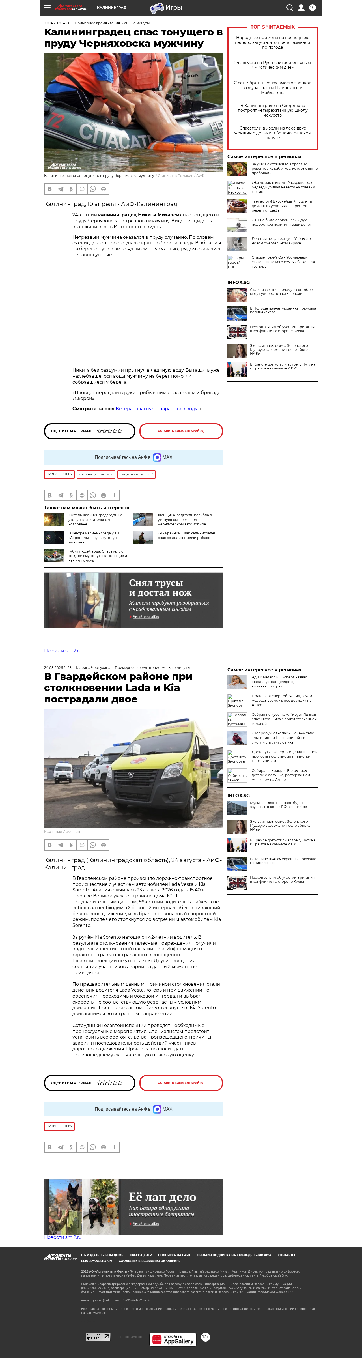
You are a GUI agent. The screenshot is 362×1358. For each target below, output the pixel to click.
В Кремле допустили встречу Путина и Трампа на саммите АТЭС (282, 366)
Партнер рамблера (130, 1336)
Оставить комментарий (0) (181, 431)
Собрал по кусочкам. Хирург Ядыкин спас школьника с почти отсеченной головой (284, 719)
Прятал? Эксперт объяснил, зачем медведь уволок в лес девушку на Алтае (282, 700)
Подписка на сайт (174, 1255)
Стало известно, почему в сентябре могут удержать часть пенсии (281, 292)
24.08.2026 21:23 (58, 667)
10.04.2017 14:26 (57, 23)
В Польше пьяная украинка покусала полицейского (283, 310)
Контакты (286, 1255)
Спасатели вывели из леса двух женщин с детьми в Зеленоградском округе (272, 133)
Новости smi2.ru (63, 650)
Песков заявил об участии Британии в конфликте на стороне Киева (282, 329)
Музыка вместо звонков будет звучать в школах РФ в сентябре (278, 805)
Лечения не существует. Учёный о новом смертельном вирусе (281, 241)
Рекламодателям (96, 1261)
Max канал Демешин (62, 832)
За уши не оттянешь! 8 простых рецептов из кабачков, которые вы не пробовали (285, 168)
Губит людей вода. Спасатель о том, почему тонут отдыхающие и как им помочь (97, 555)
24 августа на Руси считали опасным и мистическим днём (272, 65)
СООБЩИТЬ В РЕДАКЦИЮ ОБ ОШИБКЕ (149, 1261)
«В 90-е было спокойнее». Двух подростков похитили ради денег (281, 222)
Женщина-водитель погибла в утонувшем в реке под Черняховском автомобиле (185, 519)
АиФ (200, 175)
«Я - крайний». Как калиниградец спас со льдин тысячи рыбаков (187, 535)
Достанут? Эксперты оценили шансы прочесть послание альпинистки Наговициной (284, 756)
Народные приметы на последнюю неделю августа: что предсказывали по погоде (272, 42)
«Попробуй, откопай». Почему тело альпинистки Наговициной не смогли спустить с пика (283, 737)
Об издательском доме (102, 1255)
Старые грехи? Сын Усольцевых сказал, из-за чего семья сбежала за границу (283, 261)
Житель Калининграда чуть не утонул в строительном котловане (95, 519)
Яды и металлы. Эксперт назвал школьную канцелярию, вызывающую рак (279, 681)
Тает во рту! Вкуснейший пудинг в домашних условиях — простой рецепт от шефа (282, 205)
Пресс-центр (141, 1255)
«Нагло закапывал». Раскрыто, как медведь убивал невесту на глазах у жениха (283, 187)
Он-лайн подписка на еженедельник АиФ (234, 1255)
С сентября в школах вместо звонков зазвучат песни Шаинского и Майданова (272, 88)
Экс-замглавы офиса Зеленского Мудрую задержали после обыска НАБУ (280, 350)
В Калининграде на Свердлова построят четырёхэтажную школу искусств (273, 110)
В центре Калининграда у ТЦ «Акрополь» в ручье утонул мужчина (93, 537)
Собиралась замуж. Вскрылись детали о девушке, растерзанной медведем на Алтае (281, 775)
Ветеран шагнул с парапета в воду (156, 408)
